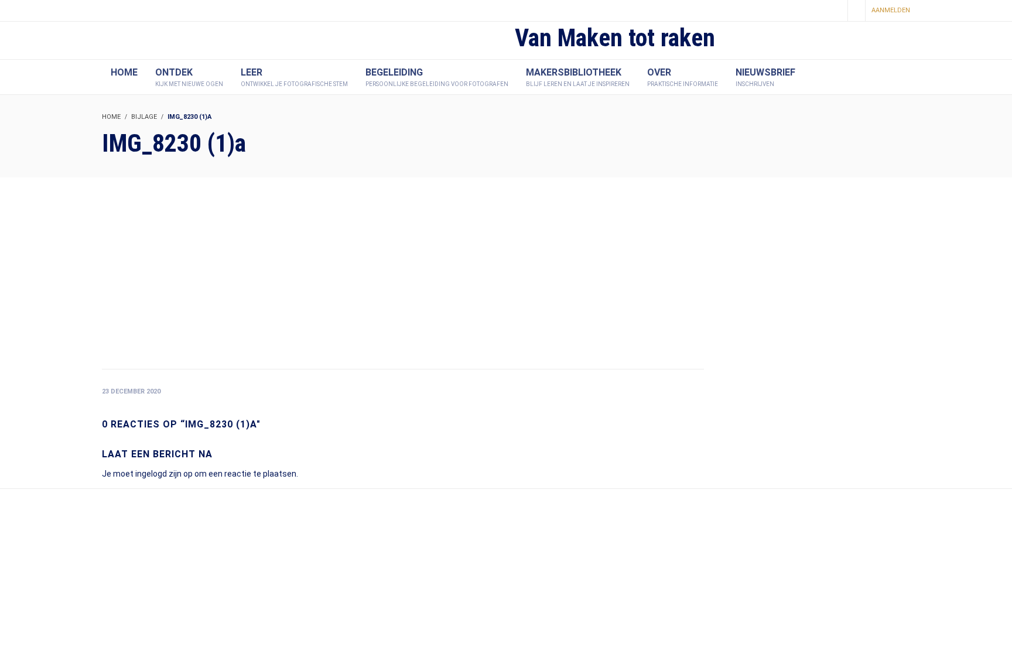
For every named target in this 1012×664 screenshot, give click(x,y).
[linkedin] (835, 11)
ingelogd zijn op (164, 473)
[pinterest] (815, 11)
